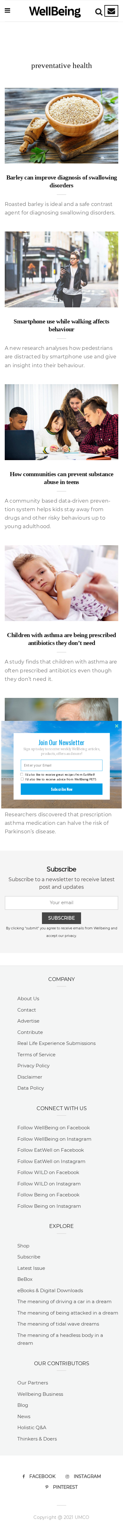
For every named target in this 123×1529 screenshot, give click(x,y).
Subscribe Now (62, 789)
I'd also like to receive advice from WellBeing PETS (61, 779)
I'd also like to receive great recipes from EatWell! (60, 775)
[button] (61, 742)
